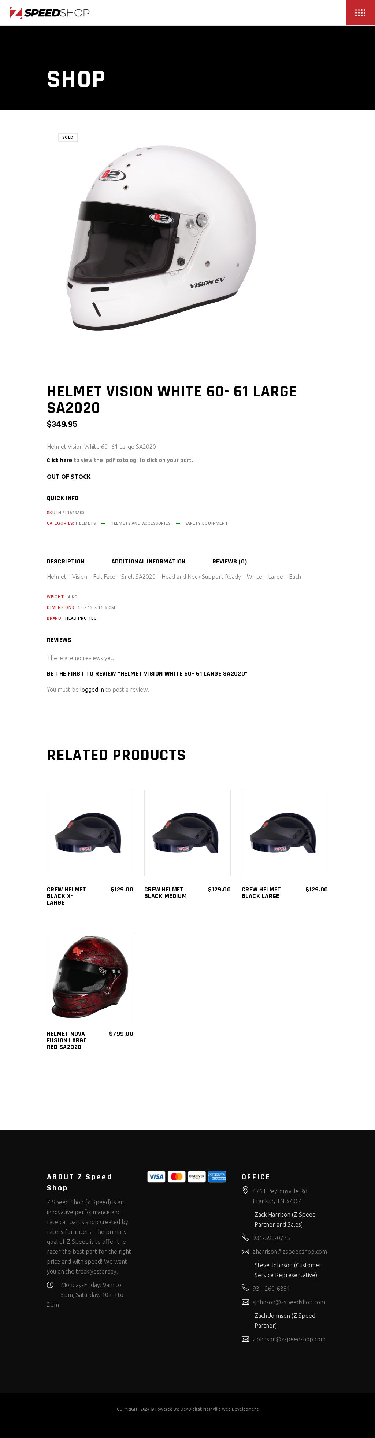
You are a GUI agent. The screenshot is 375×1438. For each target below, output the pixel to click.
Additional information (148, 561)
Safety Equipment (206, 523)
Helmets (86, 523)
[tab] (78, 561)
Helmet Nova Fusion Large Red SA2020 (66, 1040)
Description (66, 561)
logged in (92, 689)
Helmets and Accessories (141, 523)
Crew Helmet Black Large (261, 892)
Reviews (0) (229, 561)
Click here (59, 460)
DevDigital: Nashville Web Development (220, 1409)
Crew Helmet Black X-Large (66, 896)
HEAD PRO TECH (82, 618)
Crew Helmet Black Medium (165, 892)
